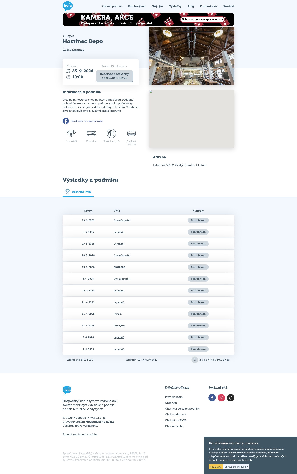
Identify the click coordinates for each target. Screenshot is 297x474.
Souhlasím (215, 466)
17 (224, 359)
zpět (70, 36)
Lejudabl (119, 232)
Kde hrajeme (136, 6)
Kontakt (228, 6)
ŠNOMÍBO (120, 267)
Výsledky (175, 6)
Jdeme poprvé (112, 6)
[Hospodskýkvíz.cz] (68, 6)
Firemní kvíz (208, 6)
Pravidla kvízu (174, 396)
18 (228, 359)
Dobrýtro (119, 325)
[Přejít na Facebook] (212, 397)
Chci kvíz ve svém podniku (182, 408)
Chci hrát (171, 402)
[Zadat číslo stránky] (195, 359)
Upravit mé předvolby (236, 466)
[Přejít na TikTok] (230, 397)
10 (218, 359)
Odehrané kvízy (81, 191)
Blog (191, 6)
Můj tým (157, 6)
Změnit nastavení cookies (80, 434)
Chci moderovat (175, 414)
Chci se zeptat (174, 426)
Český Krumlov (73, 49)
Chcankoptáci (122, 220)
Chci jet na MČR (175, 420)
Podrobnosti (198, 220)
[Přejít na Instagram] (221, 397)
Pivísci (118, 313)
